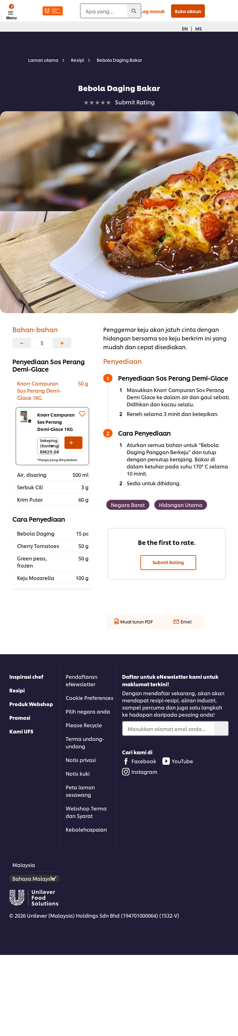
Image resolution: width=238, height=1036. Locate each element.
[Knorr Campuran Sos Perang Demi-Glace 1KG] (25, 416)
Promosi (19, 717)
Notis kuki (78, 773)
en (185, 28)
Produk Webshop (31, 703)
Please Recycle (84, 724)
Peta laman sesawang (80, 790)
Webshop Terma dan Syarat (86, 812)
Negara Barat (128, 504)
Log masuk (152, 11)
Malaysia (23, 864)
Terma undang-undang (85, 742)
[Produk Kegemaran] (82, 413)
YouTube (182, 760)
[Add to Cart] (73, 442)
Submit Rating (168, 562)
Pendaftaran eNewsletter (81, 680)
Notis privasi (81, 759)
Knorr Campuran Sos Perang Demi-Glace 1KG (56, 422)
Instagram (144, 771)
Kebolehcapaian (86, 829)
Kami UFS (21, 731)
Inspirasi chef (26, 676)
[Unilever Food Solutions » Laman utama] (52, 11)
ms (198, 28)
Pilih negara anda (88, 711)
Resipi (17, 690)
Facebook (143, 760)
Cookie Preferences (89, 697)
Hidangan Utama (180, 504)
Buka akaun (188, 11)
